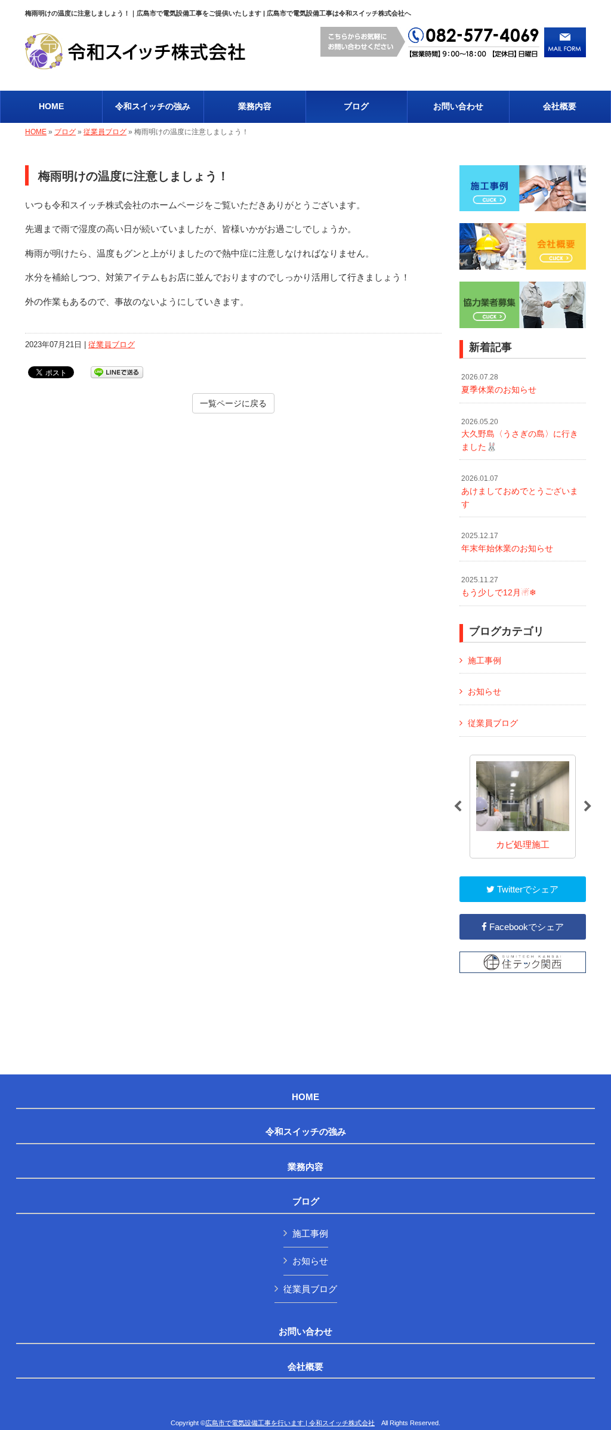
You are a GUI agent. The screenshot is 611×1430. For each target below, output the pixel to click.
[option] (523, 807)
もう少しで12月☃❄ (498, 586)
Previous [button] (458, 807)
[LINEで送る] (117, 371)
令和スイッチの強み (306, 1131)
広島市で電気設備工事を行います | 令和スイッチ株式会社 (290, 1422)
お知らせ (484, 691)
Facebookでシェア (525, 927)
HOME (36, 132)
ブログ (65, 132)
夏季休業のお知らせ (498, 383)
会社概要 (305, 1367)
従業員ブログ (105, 132)
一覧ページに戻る (233, 403)
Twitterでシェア (526, 889)
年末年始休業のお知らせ (507, 542)
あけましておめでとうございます (519, 491)
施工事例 (484, 660)
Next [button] (588, 807)
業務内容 (305, 1167)
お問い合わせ (305, 1331)
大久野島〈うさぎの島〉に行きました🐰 (519, 435)
